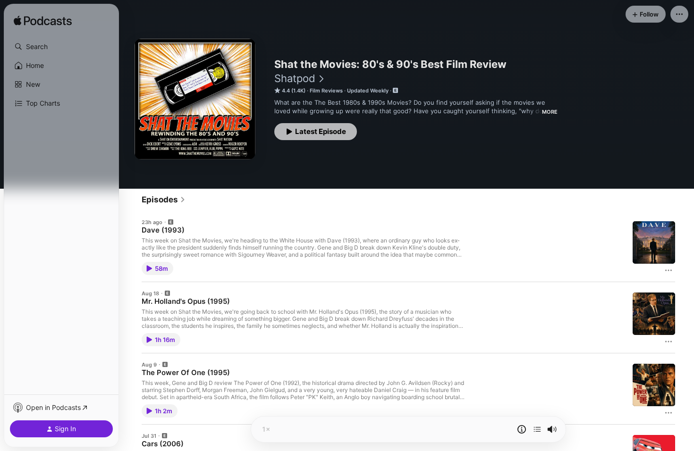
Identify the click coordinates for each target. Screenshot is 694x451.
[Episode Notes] (521, 429)
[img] (43, 21)
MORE (550, 112)
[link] (164, 199)
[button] (61, 47)
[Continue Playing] (537, 429)
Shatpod (294, 78)
